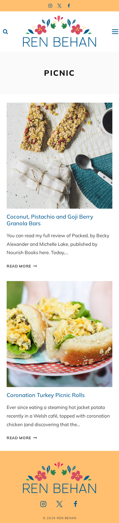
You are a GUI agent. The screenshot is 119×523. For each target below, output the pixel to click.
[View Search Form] (5, 31)
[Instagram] (50, 5)
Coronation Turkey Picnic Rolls (46, 394)
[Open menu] (115, 31)
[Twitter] (59, 5)
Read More (22, 266)
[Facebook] (69, 5)
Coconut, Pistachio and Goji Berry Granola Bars (50, 220)
